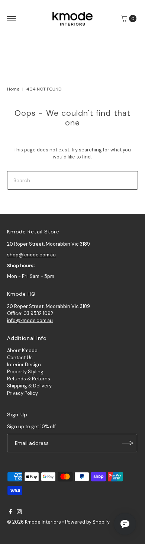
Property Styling (25, 371)
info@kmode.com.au (30, 320)
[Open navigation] (11, 18)
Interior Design (24, 364)
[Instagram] (19, 512)
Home (13, 89)
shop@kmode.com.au (31, 255)
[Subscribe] (128, 443)
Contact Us (20, 357)
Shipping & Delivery (29, 386)
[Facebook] (10, 512)
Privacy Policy (22, 393)
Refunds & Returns (28, 379)
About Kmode (22, 350)
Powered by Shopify (87, 522)
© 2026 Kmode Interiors (34, 522)
